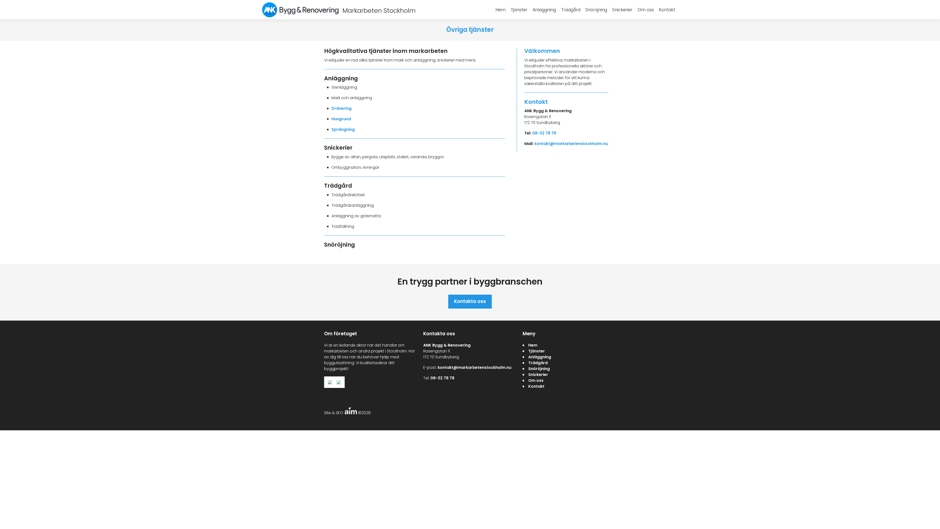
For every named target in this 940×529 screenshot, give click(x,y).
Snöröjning (596, 10)
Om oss (646, 10)
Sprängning (343, 129)
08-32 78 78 (544, 133)
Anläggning (544, 10)
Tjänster (519, 10)
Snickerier (622, 10)
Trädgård (570, 10)
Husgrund (341, 119)
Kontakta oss (470, 301)
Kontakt (667, 10)
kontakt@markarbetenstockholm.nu (571, 143)
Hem (500, 10)
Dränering (341, 108)
